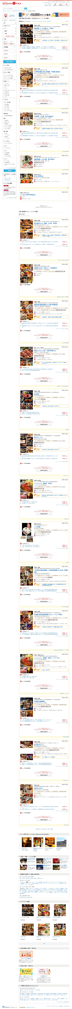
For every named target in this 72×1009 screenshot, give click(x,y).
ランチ (12, 41)
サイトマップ (49, 1006)
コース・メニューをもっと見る (62, 49)
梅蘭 (22, 999)
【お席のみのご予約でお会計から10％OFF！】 (51, 406)
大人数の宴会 (7, 95)
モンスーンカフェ (26, 998)
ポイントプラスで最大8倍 (26, 958)
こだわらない (22, 882)
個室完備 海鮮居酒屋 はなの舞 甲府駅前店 (46, 304)
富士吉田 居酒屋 (40, 993)
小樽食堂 (37, 998)
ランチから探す (37, 989)
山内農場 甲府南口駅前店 (65, 108)
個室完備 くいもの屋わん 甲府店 (44, 28)
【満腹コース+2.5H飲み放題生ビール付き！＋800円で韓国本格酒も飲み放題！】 (37, 764)
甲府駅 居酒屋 (33, 993)
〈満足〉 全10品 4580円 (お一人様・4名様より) (31, 546)
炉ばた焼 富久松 (38, 176)
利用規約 (60, 1006)
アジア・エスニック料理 (29, 883)
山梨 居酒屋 (27, 993)
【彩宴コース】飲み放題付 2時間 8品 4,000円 (30, 412)
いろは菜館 (37, 527)
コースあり (7, 107)
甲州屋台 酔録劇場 (39, 701)
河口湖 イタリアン (41, 994)
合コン (6, 96)
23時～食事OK (30, 890)
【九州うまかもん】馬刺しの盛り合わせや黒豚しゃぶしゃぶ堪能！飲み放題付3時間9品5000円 (39, 589)
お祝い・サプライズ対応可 (10, 165)
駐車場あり (51, 892)
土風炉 (21, 998)
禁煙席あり (62, 888)
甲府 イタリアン (57, 994)
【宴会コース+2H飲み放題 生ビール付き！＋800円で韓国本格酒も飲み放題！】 (37, 763)
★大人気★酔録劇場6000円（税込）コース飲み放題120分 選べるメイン (36, 721)
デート (6, 87)
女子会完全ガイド (7, 179)
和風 (26, 10)
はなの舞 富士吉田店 (65, 169)
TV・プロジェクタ (49, 890)
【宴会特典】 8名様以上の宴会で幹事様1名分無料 (52, 317)
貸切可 (61, 890)
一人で (6, 88)
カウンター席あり (8, 125)
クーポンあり (7, 148)
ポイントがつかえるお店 (9, 76)
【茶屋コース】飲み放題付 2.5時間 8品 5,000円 (31, 413)
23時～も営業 (24, 890)
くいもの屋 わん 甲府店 (24, 917)
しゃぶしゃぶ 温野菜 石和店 (43, 483)
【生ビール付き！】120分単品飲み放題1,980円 (31, 370)
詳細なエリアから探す (24, 989)
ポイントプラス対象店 (9, 78)
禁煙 (6, 133)
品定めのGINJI (38, 788)
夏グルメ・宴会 (7, 178)
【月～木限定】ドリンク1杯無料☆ (48, 757)
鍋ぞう (49, 998)
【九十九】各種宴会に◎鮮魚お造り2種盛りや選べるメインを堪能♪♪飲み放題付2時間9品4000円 (40, 634)
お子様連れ (24, 892)
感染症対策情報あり (9, 115)
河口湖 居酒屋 (46, 993)
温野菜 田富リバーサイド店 (64, 693)
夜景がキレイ (42, 890)
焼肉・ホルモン (63, 882)
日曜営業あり (7, 162)
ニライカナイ (48, 999)
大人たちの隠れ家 (63, 865)
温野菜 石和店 (24, 848)
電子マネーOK (55, 889)
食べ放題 (7, 105)
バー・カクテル (51, 883)
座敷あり (7, 123)
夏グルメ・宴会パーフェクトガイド (26, 976)
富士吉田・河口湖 (29, 878)
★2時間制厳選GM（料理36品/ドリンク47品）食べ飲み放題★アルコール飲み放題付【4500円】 (40, 92)
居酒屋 (24, 10)
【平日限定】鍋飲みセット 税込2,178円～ (29, 501)
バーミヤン (54, 998)
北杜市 (23, 878)
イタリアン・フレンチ (52, 882)
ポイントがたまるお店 (9, 75)
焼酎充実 (7, 154)
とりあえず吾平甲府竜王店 (27, 194)
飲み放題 (7, 104)
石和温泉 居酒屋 (53, 993)
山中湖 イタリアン (49, 994)
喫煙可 (6, 136)
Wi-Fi (55, 892)
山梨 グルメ (20, 10)
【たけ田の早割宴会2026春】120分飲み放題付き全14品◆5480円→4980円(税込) (37, 369)
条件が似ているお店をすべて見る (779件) (44, 829)
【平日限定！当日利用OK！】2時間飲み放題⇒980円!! (52, 626)
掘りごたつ (7, 122)
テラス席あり (7, 128)
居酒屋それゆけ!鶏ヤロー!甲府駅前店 (63, 296)
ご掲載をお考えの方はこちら (30, 1007)
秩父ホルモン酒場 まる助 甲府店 (64, 260)
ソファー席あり (8, 126)
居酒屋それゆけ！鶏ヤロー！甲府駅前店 (45, 268)
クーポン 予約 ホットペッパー (64, 2)
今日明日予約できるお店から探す (26, 897)
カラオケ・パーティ (43, 883)
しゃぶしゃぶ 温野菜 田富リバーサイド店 (46, 658)
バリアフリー (41, 892)
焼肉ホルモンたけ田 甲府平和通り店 (45, 350)
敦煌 (56, 999)
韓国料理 (22, 883)
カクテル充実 (7, 156)
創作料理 (40, 882)
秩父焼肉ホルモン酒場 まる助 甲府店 (45, 223)
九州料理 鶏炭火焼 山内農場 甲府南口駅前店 (47, 72)
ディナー (6, 41)
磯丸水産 (45, 998)
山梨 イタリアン (34, 994)
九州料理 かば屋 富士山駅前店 (43, 116)
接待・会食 (7, 93)
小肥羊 (53, 999)
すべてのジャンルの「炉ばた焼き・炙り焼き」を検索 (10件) (41, 21)
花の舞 (58, 998)
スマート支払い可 (8, 143)
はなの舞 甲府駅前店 (65, 342)
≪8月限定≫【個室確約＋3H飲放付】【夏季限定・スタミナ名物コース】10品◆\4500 (38, 46)
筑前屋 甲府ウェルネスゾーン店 (42, 936)
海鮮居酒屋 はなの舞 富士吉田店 (44, 159)
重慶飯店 (32, 998)
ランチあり (7, 109)
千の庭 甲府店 (23, 936)
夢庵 (37, 999)
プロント (41, 998)
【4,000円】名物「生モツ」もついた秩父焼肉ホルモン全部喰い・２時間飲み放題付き (38, 244)
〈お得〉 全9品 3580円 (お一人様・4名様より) (31, 545)
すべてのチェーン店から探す (62, 1001)
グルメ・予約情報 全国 (13, 10)
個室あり (7, 120)
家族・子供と (7, 85)
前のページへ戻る (6, 10)
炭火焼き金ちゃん (39, 744)
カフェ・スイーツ (25, 884)
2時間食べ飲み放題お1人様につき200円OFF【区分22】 (52, 128)
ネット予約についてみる (11, 197)
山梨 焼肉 (23, 994)
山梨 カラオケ (63, 994)
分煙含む (8, 135)
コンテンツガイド (55, 2)
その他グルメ (31, 884)
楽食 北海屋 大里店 (56, 936)
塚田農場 (62, 998)
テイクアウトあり (8, 110)
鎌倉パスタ (26, 999)
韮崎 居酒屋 (59, 993)
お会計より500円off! (46, 670)
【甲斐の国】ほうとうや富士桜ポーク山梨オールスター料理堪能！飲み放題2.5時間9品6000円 (39, 633)
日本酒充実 (7, 152)
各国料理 (37, 883)
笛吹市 (35, 878)
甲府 (20, 878)
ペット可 (46, 892)
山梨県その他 (39, 878)
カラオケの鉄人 (32, 999)
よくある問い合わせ (47, 2)
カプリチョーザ (42, 999)
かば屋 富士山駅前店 (65, 151)
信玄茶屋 (36, 394)
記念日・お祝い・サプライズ (10, 90)
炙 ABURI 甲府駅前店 (65, 606)
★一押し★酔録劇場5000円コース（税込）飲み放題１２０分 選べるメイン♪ (37, 719)
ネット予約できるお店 (9, 69)
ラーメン (56, 883)
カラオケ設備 (56, 890)
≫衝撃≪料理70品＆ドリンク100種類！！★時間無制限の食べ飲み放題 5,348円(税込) (38, 809)
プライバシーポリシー (55, 1006)
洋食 (46, 882)
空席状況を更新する (44, 58)
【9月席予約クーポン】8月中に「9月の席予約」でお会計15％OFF (54, 40)
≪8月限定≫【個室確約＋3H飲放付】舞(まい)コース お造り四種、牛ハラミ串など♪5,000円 (39, 48)
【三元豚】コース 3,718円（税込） (28, 503)
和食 (44, 882)
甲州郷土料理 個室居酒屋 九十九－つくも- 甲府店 (48, 614)
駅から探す (31, 989)
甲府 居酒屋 (22, 993)
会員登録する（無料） (48, 5)
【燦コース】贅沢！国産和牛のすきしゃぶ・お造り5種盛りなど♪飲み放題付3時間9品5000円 (39, 590)
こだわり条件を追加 (10, 168)
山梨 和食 (28, 994)
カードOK (49, 889)
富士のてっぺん (38, 437)
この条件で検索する (9, 61)
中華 (59, 882)
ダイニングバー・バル (33, 882)
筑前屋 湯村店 (59, 848)
